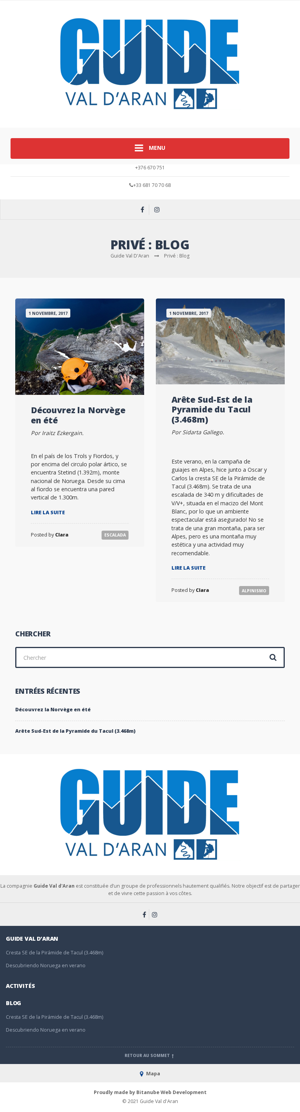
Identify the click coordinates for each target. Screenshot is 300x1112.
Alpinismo (254, 590)
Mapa (152, 1073)
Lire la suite (48, 512)
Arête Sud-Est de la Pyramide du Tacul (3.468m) (212, 409)
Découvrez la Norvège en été (78, 415)
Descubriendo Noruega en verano (46, 965)
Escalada (115, 535)
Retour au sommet (148, 1055)
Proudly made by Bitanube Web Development (150, 1092)
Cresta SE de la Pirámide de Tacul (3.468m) (54, 952)
